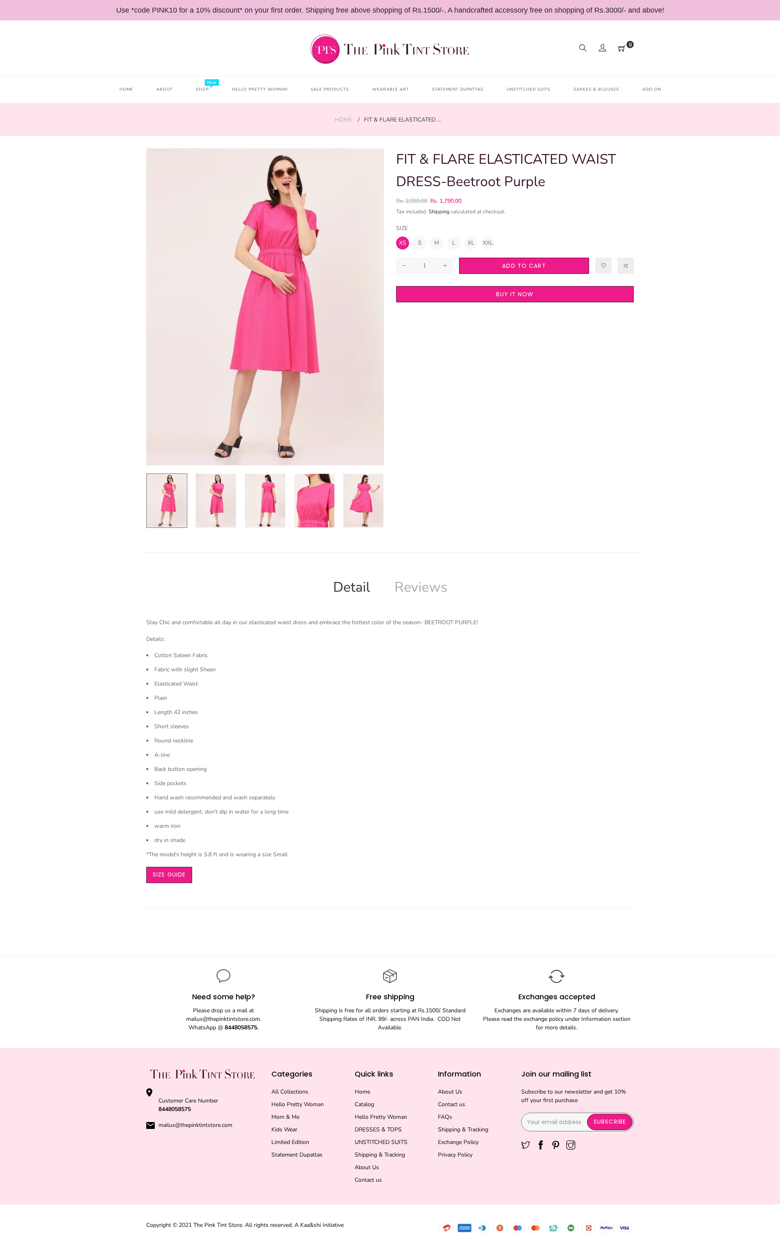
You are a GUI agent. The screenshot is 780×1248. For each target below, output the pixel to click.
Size (402, 228)
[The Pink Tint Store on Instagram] (570, 1146)
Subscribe (610, 1122)
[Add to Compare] (626, 266)
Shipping (439, 211)
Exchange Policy (458, 1142)
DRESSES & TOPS (378, 1129)
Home (343, 120)
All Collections (289, 1092)
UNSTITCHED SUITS (381, 1142)
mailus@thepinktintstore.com (195, 1125)
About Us (367, 1167)
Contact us (368, 1180)
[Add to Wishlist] (603, 266)
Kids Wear (284, 1129)
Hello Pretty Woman (297, 1104)
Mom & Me (285, 1117)
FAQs (445, 1117)
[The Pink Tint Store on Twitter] (525, 1146)
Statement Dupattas (297, 1155)
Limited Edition (290, 1142)
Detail (351, 587)
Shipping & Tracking (380, 1155)
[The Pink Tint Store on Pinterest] (555, 1146)
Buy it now (514, 294)
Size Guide (169, 874)
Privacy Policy (455, 1155)
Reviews (420, 587)
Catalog (364, 1104)
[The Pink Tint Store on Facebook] (540, 1146)
